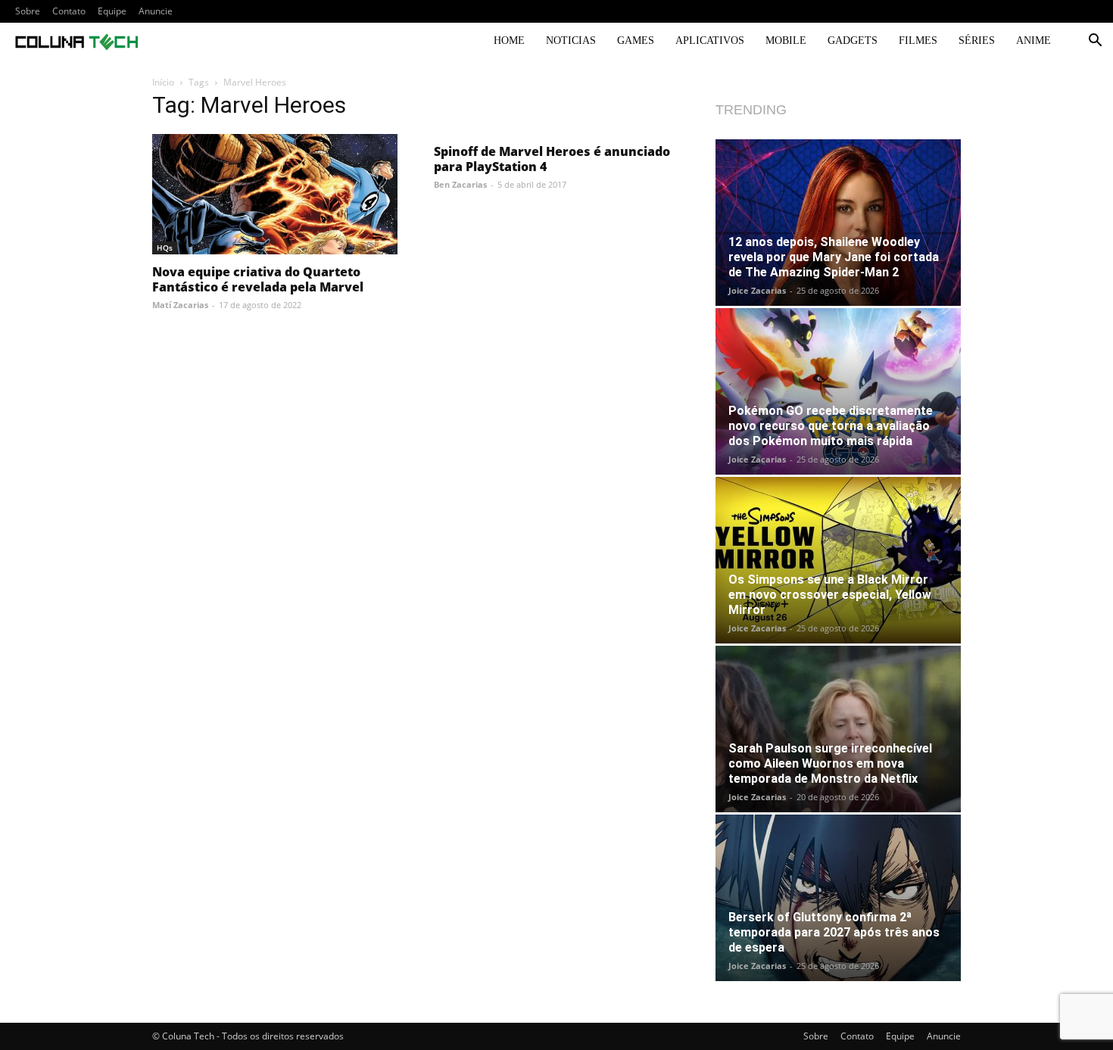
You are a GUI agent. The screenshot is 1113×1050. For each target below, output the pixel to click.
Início (163, 82)
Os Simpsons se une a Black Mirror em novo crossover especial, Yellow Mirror (829, 594)
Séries (977, 40)
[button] (1095, 42)
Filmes (918, 40)
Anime (1033, 40)
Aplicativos (709, 40)
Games (635, 40)
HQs (165, 247)
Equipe (112, 11)
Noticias (571, 40)
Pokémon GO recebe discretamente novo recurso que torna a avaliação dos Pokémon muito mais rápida (830, 425)
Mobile (785, 40)
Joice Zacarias (757, 290)
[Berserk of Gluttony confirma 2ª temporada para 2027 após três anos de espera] (838, 898)
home (509, 40)
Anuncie (156, 11)
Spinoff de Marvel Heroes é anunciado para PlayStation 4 (552, 159)
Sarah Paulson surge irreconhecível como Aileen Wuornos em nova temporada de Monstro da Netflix (830, 763)
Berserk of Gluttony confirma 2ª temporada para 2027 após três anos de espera (834, 932)
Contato (69, 11)
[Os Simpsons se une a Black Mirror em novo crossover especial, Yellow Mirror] (838, 560)
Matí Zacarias (180, 304)
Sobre (27, 11)
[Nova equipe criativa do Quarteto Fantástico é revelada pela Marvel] (275, 194)
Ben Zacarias (460, 184)
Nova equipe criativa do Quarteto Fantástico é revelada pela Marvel (257, 279)
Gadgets (853, 40)
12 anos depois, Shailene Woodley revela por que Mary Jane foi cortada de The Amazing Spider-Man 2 (833, 257)
